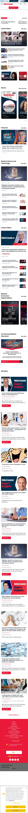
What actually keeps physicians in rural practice (8, 22)
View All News (13, 715)
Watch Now (6, 253)
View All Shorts (22, 88)
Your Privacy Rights (14, 737)
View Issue (4, 323)
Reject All (16, 806)
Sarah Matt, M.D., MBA (6, 263)
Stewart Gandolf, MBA (8, 600)
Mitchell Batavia (6, 466)
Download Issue (10, 323)
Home (14, 768)
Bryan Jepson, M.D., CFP (6, 275)
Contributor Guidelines (14, 732)
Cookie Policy (11, 800)
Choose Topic (12, 7)
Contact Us (14, 725)
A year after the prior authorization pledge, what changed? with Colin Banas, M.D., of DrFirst (12, 148)
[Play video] (14, 238)
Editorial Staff (14, 726)
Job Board (14, 729)
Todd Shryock (4, 197)
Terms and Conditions (14, 731)
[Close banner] (26, 2)
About (14, 722)
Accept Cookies (15, 810)
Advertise (14, 723)
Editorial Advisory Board (14, 728)
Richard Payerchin (5, 287)
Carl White (5, 496)
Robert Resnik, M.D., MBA (8, 396)
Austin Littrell (4, 269)
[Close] (25, 788)
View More (24, 18)
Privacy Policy (14, 734)
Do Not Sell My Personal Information (14, 736)
